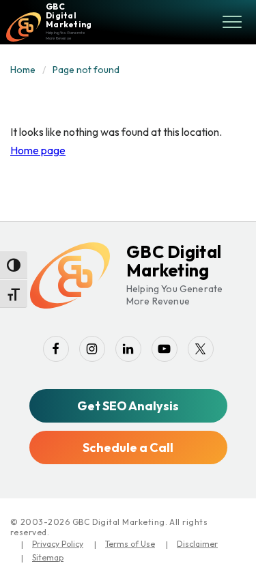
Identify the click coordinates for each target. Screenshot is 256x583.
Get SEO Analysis (128, 406)
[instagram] (92, 349)
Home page (38, 150)
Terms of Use (130, 544)
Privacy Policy (57, 544)
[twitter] (201, 349)
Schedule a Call (128, 447)
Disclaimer (197, 544)
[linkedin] (128, 349)
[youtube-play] (164, 349)
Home (22, 69)
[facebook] (56, 349)
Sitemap (47, 557)
